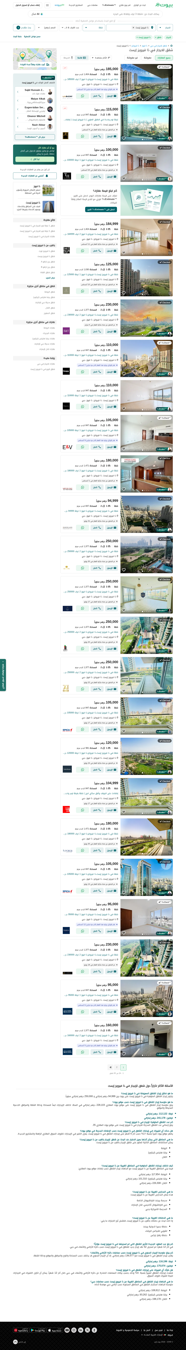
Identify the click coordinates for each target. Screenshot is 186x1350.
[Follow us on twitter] (87, 1330)
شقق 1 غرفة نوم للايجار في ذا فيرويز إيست (37, 226)
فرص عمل (159, 1330)
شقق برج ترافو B (48, 267)
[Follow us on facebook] (94, 1330)
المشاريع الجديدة (76, 5)
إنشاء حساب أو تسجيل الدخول (28, 5)
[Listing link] (116, 82)
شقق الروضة (49, 292)
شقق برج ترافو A (48, 262)
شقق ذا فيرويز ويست (46, 256)
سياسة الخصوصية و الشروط (127, 1330)
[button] (164, 27)
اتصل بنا (147, 1330)
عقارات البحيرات (49, 333)
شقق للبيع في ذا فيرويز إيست (42, 369)
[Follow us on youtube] (67, 1330)
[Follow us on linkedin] (80, 1330)
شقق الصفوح (49, 313)
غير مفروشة (132, 57)
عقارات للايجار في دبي (46, 364)
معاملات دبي (92, 5)
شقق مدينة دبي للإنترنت (45, 302)
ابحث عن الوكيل (140, 5)
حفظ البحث (17, 36)
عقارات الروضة (49, 328)
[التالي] (110, 1067)
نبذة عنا (170, 1330)
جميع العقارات (164, 57)
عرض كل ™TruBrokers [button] (35, 137)
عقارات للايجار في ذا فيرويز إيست (41, 236)
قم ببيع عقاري (124, 5)
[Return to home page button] (164, 5)
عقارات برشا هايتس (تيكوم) (43, 339)
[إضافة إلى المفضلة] (124, 98)
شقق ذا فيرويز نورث (47, 251)
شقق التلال (50, 308)
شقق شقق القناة (47, 272)
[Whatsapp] (82, 96)
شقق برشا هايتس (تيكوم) (44, 297)
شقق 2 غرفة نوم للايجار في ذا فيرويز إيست (37, 231)
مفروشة (147, 57)
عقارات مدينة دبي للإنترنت (44, 344)
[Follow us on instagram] (74, 1330)
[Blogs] (60, 5)
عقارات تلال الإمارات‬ (47, 349)
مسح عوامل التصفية (32, 36)
